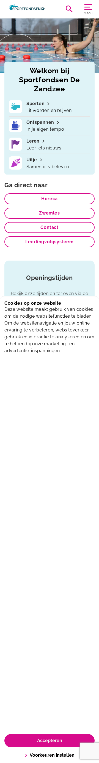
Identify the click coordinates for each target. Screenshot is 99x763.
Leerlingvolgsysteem (49, 241)
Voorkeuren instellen (52, 755)
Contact (49, 227)
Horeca (49, 198)
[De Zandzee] (27, 9)
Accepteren (49, 740)
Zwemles (49, 213)
